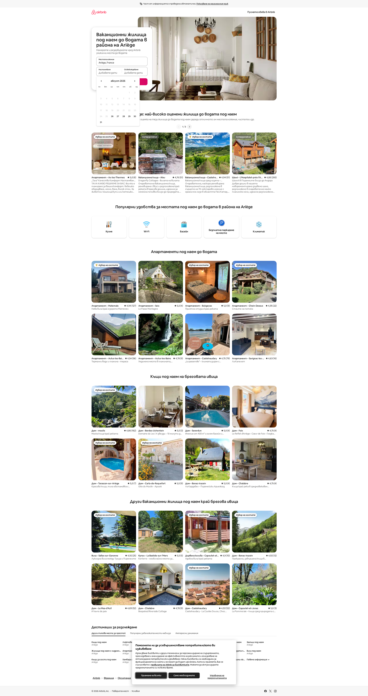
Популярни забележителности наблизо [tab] (150, 633)
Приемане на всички (151, 675)
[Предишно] (178, 126)
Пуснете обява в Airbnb (261, 12)
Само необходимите (184, 675)
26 (112, 116)
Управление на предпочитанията (217, 676)
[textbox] (109, 73)
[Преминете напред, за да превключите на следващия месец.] (134, 81)
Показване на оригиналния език (212, 3)
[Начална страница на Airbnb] (99, 12)
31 (101, 122)
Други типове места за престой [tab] (109, 633)
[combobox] (122, 62)
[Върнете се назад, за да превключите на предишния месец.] (101, 81)
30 (135, 116)
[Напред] (189, 126)
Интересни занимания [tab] (187, 633)
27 (118, 116)
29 (129, 116)
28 (123, 116)
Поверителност (120, 691)
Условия (136, 691)
